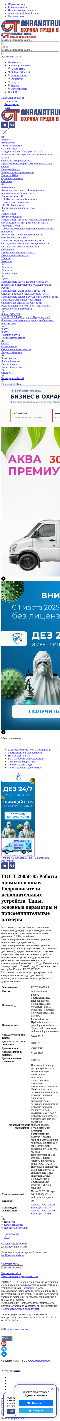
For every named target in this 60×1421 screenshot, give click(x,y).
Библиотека (18, 68)
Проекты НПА (9, 175)
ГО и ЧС (6, 258)
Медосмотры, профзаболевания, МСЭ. (23, 240)
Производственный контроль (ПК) (21, 299)
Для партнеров (9, 273)
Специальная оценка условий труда (21, 302)
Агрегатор (17, 78)
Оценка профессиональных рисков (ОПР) (25, 293)
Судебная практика (12, 178)
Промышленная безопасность (18, 252)
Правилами (28, 1288)
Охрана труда (9, 148)
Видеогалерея (9, 364)
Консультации (19, 75)
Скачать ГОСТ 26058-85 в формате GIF (43, 1206)
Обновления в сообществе (16, 349)
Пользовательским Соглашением (20, 1308)
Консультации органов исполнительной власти (28, 219)
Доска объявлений (11, 367)
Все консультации (11, 216)
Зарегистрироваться (12, 1418)
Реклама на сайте (18, 7)
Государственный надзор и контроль (22, 151)
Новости (16, 62)
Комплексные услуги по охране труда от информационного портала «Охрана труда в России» (26, 284)
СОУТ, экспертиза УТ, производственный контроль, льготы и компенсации (25, 245)
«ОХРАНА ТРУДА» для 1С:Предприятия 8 (25, 317)
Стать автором (16, 16)
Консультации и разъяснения (17, 172)
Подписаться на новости (22, 10)
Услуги (15, 82)
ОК (12, 1411)
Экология (6, 261)
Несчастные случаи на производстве (22, 234)
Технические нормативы (15, 202)
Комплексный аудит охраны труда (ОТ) (23, 290)
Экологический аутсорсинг (16, 308)
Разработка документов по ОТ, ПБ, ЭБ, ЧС (25, 305)
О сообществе (9, 346)
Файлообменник (10, 361)
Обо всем (6, 181)
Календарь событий (20, 65)
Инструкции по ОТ (12, 196)
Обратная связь (16, 4)
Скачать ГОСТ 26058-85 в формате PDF (43, 1212)
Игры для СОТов (11, 384)
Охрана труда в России (14, 1243)
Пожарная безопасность (14, 255)
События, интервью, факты (16, 160)
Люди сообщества (11, 352)
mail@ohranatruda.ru (12, 1255)
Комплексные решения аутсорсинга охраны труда (29, 296)
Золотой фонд (19, 88)
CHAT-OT (7, 372)
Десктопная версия (12, 1267)
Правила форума (10, 334)
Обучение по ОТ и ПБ (14, 237)
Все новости (8, 142)
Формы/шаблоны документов (18, 208)
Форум (15, 85)
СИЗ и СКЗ (7, 249)
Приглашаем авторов (13, 337)
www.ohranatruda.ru (39, 1360)
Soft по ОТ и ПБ (20, 72)
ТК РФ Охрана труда (13, 205)
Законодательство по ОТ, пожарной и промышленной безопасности (22, 191)
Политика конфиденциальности (19, 1276)
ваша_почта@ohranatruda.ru (23, 13)
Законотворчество (11, 145)
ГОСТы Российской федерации (19, 199)
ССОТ (15, 92)
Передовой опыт (10, 169)
